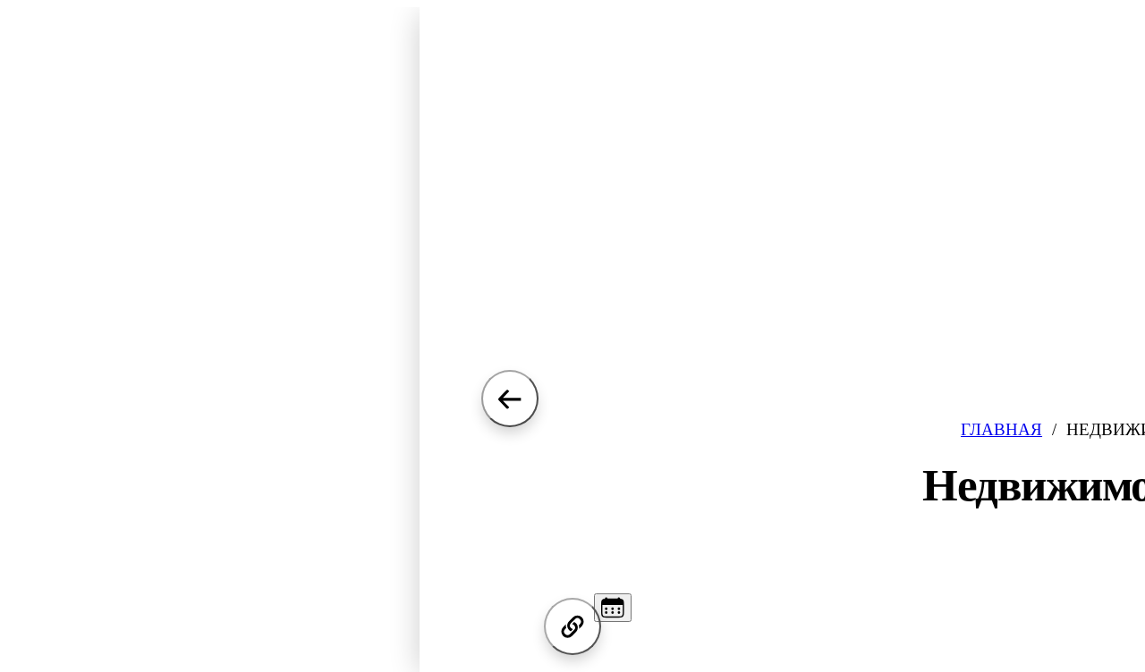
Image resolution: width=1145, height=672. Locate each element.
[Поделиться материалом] (572, 626)
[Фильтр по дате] (613, 607)
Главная (1001, 429)
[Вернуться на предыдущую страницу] (510, 398)
